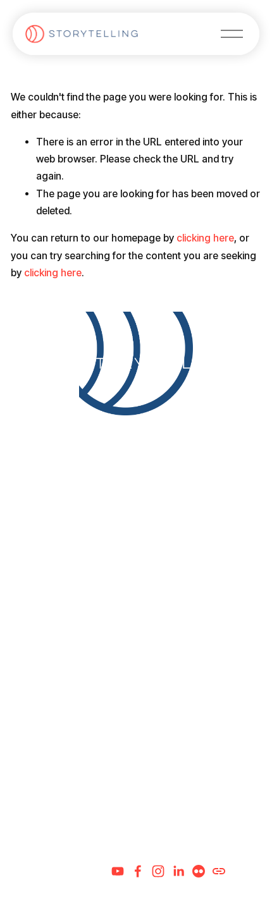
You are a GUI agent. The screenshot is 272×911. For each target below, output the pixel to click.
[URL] (219, 871)
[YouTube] (117, 871)
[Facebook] (138, 871)
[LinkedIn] (178, 871)
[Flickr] (198, 871)
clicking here (205, 238)
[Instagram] (158, 871)
